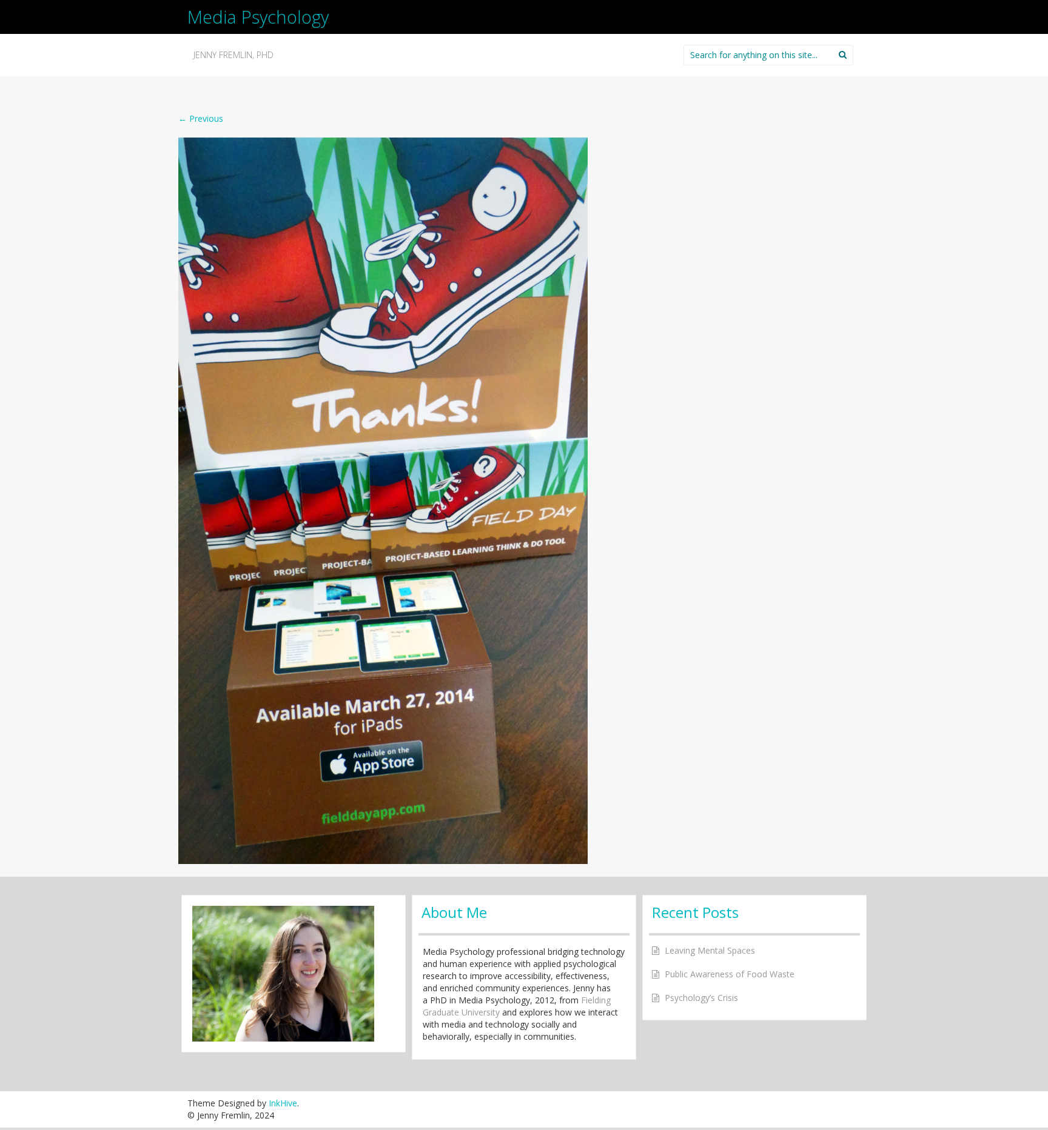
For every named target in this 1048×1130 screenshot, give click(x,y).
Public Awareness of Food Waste (729, 974)
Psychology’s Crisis (701, 997)
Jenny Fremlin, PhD (233, 55)
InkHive (283, 1103)
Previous (200, 118)
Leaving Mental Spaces (710, 950)
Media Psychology (258, 16)
